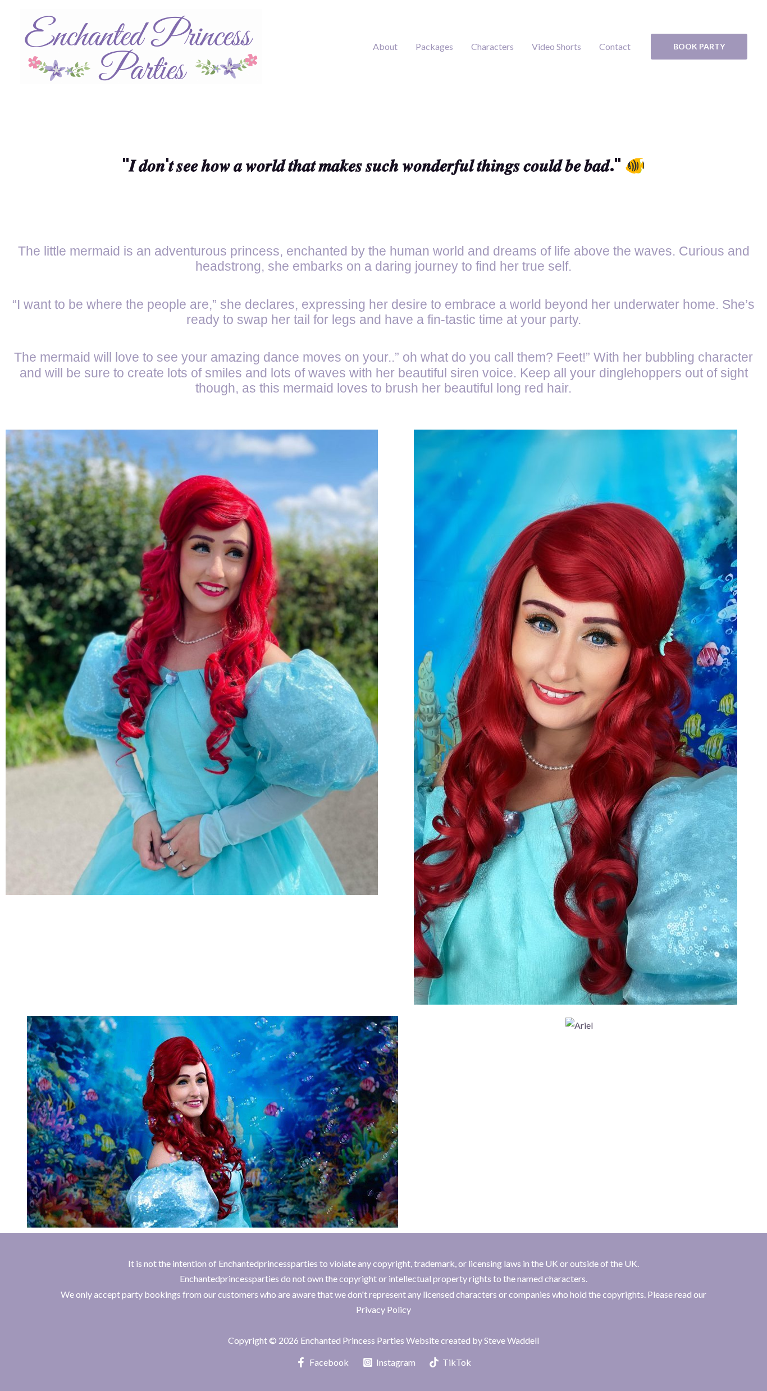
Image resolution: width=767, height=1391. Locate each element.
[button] (699, 47)
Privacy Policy (383, 1309)
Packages (434, 46)
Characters (492, 46)
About (385, 46)
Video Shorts (556, 46)
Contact (615, 46)
